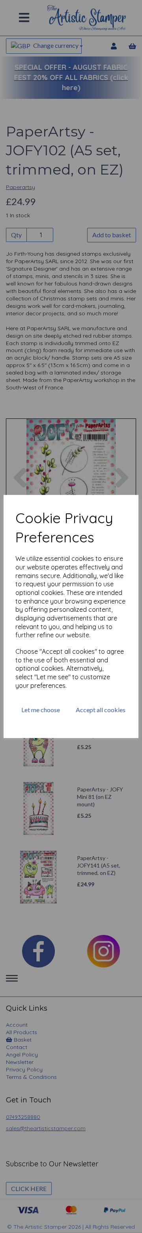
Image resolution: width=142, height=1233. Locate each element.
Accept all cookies (100, 709)
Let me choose (40, 709)
